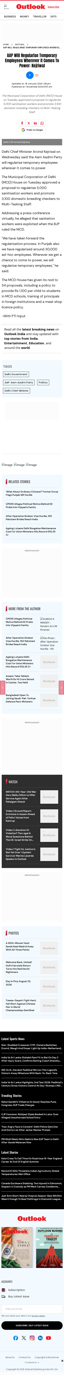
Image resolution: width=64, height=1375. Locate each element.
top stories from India (21, 338)
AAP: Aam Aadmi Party (19, 382)
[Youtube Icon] (48, 1338)
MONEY (24, 16)
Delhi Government (16, 374)
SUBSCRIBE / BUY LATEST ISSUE (32, 1325)
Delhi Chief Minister (17, 390)
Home (6, 44)
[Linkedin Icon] (40, 1338)
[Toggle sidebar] (9, 6)
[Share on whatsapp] (42, 123)
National (20, 44)
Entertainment (15, 343)
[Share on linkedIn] (35, 123)
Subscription (16, 1290)
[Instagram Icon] (32, 1338)
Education (36, 343)
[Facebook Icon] (15, 1338)
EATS (53, 16)
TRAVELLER (39, 16)
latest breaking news (38, 329)
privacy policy (38, 1315)
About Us (10, 1357)
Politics (43, 382)
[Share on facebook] (22, 123)
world (25, 348)
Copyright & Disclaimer (47, 1357)
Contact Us (25, 1357)
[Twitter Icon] (24, 1338)
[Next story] (61, 687)
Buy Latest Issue (18, 1296)
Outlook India (14, 334)
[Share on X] (28, 123)
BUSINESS (10, 16)
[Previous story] (2, 687)
